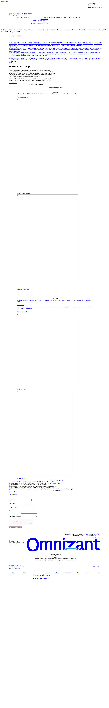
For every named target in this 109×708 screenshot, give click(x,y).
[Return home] (20, 15)
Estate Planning (44, 19)
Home (18, 17)
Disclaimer (55, 555)
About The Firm (13, 83)
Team (52, 17)
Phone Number (13, 510)
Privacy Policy (55, 557)
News (65, 17)
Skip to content (4, 1)
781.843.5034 (91, 3)
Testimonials (59, 17)
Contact (78, 17)
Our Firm (25, 17)
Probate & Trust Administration (40, 20)
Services (46, 17)
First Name (12, 500)
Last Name (12, 503)
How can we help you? (15, 516)
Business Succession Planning (40, 23)
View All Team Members (57, 480)
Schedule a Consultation (96, 7)
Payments (71, 17)
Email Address (12, 507)
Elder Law (45, 22)
